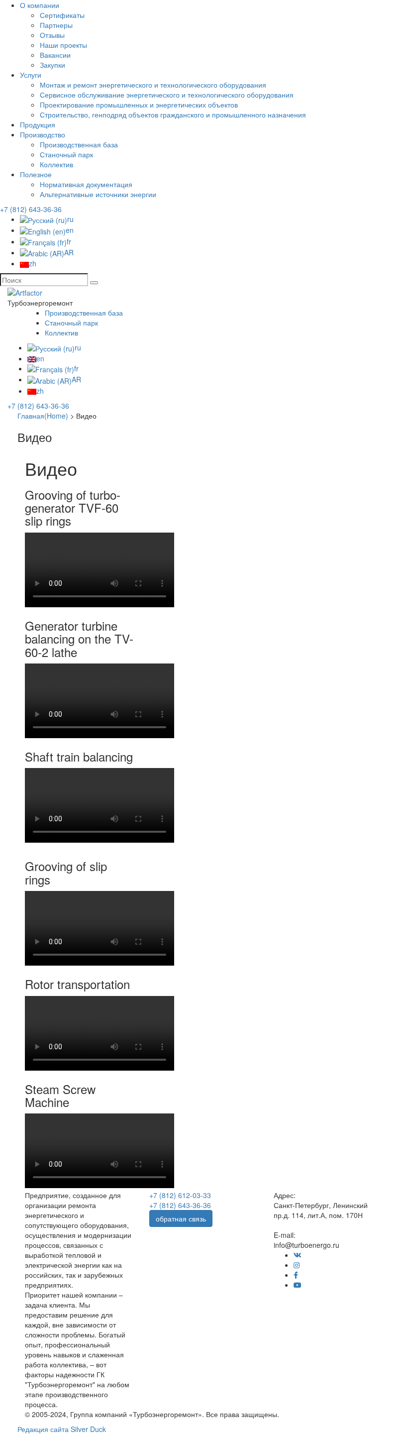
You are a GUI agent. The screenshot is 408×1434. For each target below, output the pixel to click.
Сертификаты (62, 15)
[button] (94, 282)
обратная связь (181, 1218)
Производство (42, 134)
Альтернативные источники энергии (98, 194)
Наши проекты (63, 45)
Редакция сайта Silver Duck (61, 1429)
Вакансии (55, 55)
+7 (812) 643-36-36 (31, 209)
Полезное (36, 174)
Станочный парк (66, 154)
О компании (39, 5)
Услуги (30, 75)
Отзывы (52, 35)
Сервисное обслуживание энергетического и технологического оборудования (167, 95)
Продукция (37, 124)
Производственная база (79, 144)
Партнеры (56, 25)
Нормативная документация (86, 184)
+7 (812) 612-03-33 (180, 1195)
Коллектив (56, 164)
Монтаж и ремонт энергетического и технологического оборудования (153, 85)
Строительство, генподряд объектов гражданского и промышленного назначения (173, 114)
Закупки (52, 65)
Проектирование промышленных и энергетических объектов (139, 105)
